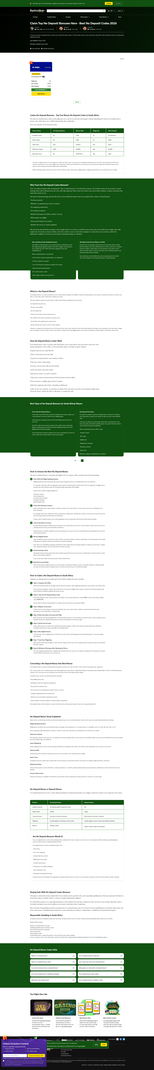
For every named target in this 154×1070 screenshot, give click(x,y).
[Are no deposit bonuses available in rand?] (121, 980)
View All (122, 58)
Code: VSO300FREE (40, 90)
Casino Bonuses (65, 1053)
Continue (108, 3)
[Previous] (72, 460)
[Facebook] (120, 1039)
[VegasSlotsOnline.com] (37, 10)
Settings (96, 1044)
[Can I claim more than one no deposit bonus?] (121, 962)
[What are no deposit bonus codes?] (73, 962)
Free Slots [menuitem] (35, 17)
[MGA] (90, 1040)
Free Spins (63, 1051)
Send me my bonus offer (36, 1055)
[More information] (30, 48)
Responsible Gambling (110, 1065)
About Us (84, 1065)
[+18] (58, 1040)
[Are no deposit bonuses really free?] (121, 955)
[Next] (82, 460)
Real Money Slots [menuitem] (51, 17)
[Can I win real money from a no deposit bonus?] (73, 968)
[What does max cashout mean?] (73, 980)
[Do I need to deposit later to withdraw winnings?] (73, 974)
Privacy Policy (57, 1061)
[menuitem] (84, 17)
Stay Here (118, 3)
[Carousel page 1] (75, 460)
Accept (103, 1044)
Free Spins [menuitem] (68, 17)
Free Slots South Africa (66, 1050)
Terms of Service (65, 1061)
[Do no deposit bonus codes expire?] (121, 974)
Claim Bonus (41, 94)
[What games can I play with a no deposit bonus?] (121, 968)
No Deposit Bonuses (66, 1055)
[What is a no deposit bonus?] (73, 955)
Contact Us (91, 1065)
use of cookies (81, 1046)
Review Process (99, 1065)
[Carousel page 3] (78, 460)
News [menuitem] (119, 17)
